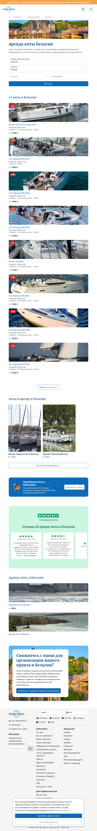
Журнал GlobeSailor (45, 762)
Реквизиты (41, 769)
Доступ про (41, 794)
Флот (66, 756)
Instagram (80, 718)
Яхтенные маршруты (73, 759)
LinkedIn (42, 722)
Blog (52, 722)
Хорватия (68, 735)
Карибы (67, 742)
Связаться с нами (19, 729)
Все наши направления (48, 465)
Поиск (49, 83)
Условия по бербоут (45, 776)
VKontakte (43, 718)
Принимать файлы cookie (48, 816)
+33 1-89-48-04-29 (18, 720)
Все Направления (72, 753)
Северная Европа (33, 17)
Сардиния (68, 746)
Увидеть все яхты (47, 387)
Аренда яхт (18, 17)
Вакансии (40, 766)
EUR (70, 712)
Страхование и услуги (46, 749)
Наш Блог (40, 779)
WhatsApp (15, 725)
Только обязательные (48, 822)
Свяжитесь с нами (74, 487)
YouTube (67, 718)
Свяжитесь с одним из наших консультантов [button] (38, 690)
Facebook (56, 718)
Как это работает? (44, 735)
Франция (68, 749)
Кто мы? (40, 732)
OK (30, 748)
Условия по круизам (45, 773)
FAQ (38, 783)
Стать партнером (44, 798)
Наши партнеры (43, 742)
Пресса (39, 759)
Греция (67, 732)
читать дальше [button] (30, 555)
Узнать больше (62, 810)
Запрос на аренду (72, 763)
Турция (67, 739)
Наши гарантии (43, 739)
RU (45, 712)
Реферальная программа (48, 746)
